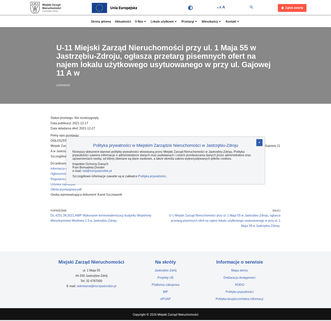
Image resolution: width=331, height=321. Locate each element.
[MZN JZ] (45, 8)
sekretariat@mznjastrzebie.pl (96, 286)
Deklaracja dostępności (240, 277)
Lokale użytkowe (162, 21)
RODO (239, 284)
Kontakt (231, 21)
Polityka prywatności (240, 291)
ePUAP (165, 299)
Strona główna (101, 21)
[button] (251, 8)
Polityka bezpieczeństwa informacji (239, 299)
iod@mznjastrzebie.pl (97, 170)
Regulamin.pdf (60, 179)
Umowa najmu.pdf (63, 184)
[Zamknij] (259, 142)
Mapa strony (239, 270)
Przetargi (187, 21)
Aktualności (123, 21)
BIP (165, 291)
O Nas (139, 21)
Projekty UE (165, 277)
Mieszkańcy (210, 21)
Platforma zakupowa (165, 284)
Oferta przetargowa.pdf (66, 189)
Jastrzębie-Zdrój (166, 270)
